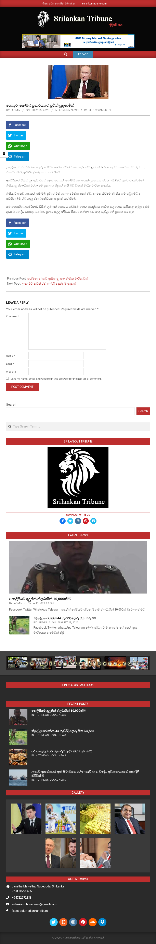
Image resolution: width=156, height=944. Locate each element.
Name (10, 355)
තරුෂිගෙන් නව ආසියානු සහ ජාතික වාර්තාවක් (57, 278)
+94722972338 (21, 897)
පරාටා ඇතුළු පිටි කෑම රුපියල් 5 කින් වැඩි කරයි (61, 751)
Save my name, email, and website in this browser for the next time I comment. (56, 378)
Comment (12, 316)
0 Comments (102, 110)
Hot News (42, 714)
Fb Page (83, 54)
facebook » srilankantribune (30, 911)
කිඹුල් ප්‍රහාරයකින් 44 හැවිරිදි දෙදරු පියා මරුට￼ (65, 618)
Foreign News (69, 110)
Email (10, 363)
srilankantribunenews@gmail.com (34, 904)
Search (11, 404)
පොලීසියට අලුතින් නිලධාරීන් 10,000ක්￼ (40, 599)
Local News (58, 714)
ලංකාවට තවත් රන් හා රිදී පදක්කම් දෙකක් (49, 283)
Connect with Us (78, 514)
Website (11, 371)
